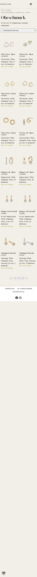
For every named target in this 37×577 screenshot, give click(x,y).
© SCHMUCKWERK (24, 289)
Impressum (9, 289)
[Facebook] (16, 297)
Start (3, 10)
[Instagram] (20, 297)
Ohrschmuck (19, 12)
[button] (3, 573)
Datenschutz (18, 292)
